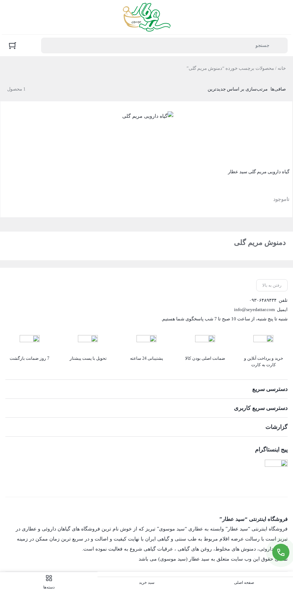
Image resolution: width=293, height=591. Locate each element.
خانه (282, 68)
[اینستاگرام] (276, 471)
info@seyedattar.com (254, 309)
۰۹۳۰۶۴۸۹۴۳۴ (263, 300)
